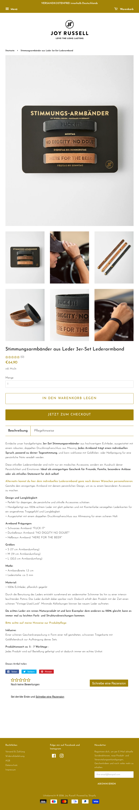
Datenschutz (11, 765)
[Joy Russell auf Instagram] (62, 757)
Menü (13, 9)
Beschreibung (18, 430)
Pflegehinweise (44, 430)
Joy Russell (70, 795)
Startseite (9, 51)
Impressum (10, 770)
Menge (9, 378)
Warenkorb (126, 9)
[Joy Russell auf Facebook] (54, 757)
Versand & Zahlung (15, 751)
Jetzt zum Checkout (69, 414)
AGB (7, 761)
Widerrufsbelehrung (14, 756)
